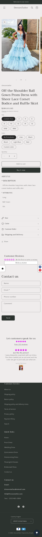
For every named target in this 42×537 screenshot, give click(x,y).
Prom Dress (8, 442)
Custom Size (8, 119)
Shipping (4, 111)
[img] (21, 341)
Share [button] (6, 241)
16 (32, 124)
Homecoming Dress (11, 457)
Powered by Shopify (27, 533)
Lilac (21, 137)
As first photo (9, 137)
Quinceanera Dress (11, 452)
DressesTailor (17, 533)
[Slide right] (25, 80)
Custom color (9, 147)
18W (14, 129)
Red (27, 142)
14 (25, 124)
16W (5, 129)
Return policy (9, 399)
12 (18, 124)
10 (11, 124)
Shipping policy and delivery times (16, 404)
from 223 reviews (21, 344)
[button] (4, 7)
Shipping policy (9, 394)
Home (6, 438)
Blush (6, 142)
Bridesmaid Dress (10, 467)
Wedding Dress (9, 447)
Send (8, 318)
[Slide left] (16, 80)
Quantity (4, 152)
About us (7, 389)
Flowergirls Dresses (11, 462)
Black (30, 137)
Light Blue (17, 142)
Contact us (8, 472)
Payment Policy (9, 419)
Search (6, 424)
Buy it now (21, 170)
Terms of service (10, 409)
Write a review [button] (21, 263)
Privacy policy (9, 414)
